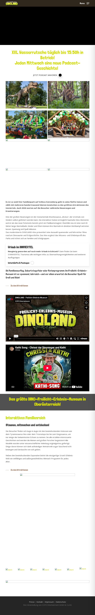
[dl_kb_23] (30, 535)
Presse (32, 602)
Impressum (49, 602)
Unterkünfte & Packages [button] (18, 263)
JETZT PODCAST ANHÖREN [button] (45, 75)
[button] (84, 3)
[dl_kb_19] (13, 521)
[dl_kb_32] (13, 535)
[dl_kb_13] (13, 549)
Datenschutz (61, 602)
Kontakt (39, 602)
